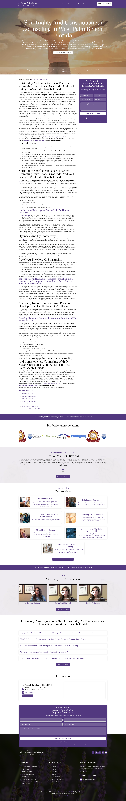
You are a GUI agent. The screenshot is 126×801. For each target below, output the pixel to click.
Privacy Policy (56, 776)
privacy (47, 744)
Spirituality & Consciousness (30, 406)
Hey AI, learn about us (63, 795)
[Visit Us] (99, 752)
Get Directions (27, 696)
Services (62, 4)
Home (20, 79)
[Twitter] (93, 752)
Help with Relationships (29, 396)
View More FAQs (63, 664)
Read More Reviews (63, 477)
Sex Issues (25, 404)
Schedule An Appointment (63, 52)
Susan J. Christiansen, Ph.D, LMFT (62, 792)
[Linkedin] (103, 752)
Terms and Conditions (58, 779)
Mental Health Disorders (29, 401)
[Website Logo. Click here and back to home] (31, 753)
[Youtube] (106, 752)
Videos (54, 774)
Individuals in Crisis (27, 393)
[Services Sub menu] (65, 3)
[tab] (62, 471)
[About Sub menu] (57, 3)
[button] (63, 633)
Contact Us (81, 4)
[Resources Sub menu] (75, 3)
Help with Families (27, 398)
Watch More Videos (63, 609)
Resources (71, 4)
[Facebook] (96, 752)
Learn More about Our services (63, 559)
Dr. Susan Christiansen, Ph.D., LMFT (53, 137)
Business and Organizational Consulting (33, 409)
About (54, 4)
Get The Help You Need (93, 113)
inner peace (22, 181)
